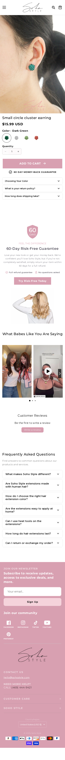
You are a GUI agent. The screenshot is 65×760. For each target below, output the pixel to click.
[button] (3, 7)
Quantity (7, 146)
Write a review (32, 429)
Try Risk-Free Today (33, 280)
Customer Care (17, 698)
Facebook (9, 627)
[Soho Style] (32, 655)
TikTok (35, 627)
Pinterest (9, 639)
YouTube (47, 627)
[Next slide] (59, 373)
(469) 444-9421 (21, 687)
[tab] (29, 400)
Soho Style (13, 708)
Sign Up (32, 601)
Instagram (23, 627)
